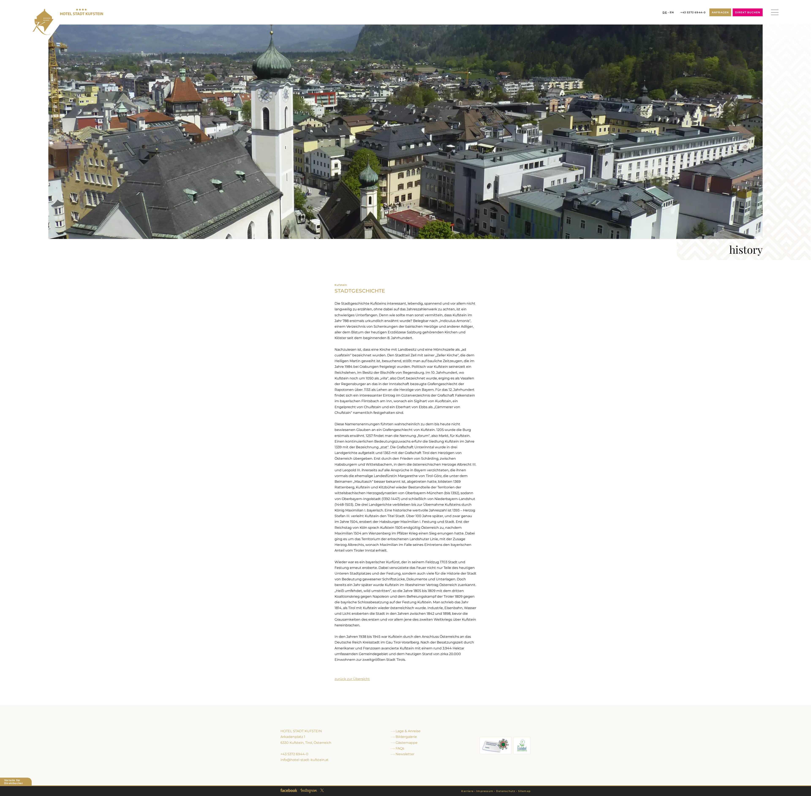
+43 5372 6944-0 (693, 12)
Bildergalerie (406, 737)
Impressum (484, 791)
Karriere (467, 791)
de (665, 12)
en (672, 12)
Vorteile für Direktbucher (13, 782)
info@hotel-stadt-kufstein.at (304, 760)
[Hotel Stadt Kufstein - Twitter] (322, 790)
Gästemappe (406, 743)
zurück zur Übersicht (352, 679)
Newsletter (404, 754)
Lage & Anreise (407, 731)
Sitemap (524, 791)
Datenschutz (505, 791)
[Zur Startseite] (68, 21)
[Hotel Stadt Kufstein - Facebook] (288, 790)
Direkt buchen (748, 12)
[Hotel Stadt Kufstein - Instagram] (309, 791)
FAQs (399, 748)
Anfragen (720, 12)
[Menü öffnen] (774, 12)
